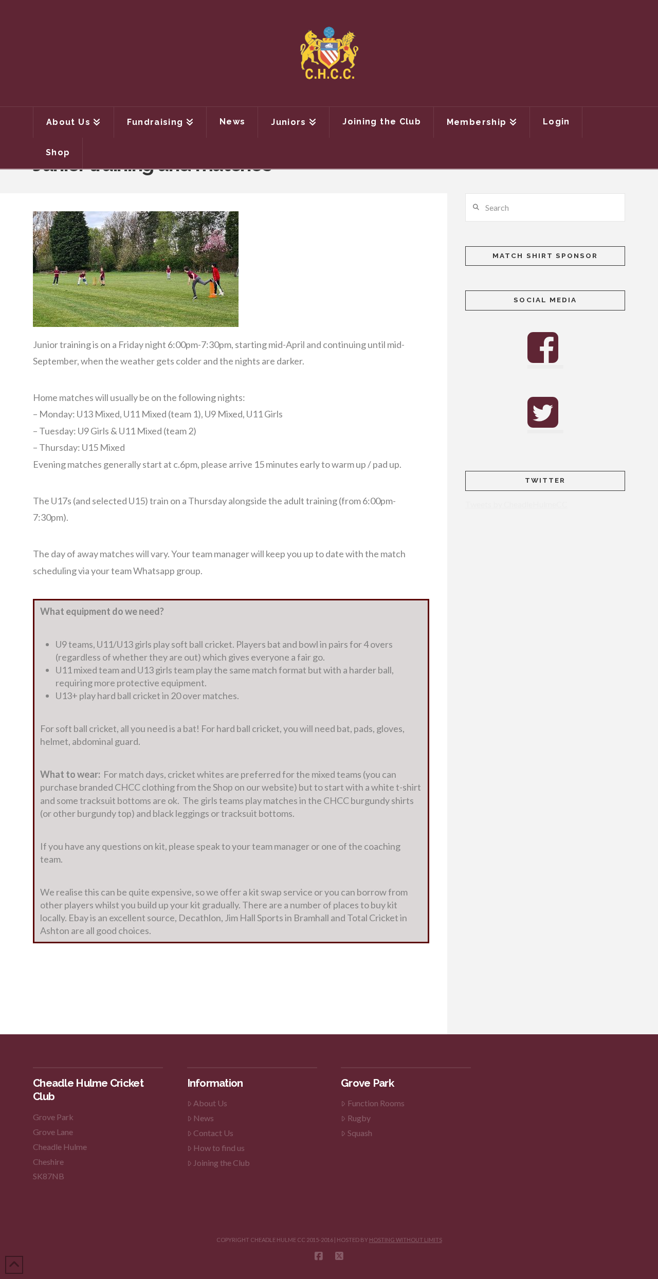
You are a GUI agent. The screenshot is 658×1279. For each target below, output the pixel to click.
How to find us (219, 1148)
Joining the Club (221, 1162)
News (203, 1118)
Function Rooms (376, 1103)
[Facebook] (319, 1256)
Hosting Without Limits (405, 1239)
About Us (210, 1103)
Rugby (359, 1118)
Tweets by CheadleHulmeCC (516, 504)
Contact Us (213, 1133)
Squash (360, 1133)
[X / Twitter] (339, 1256)
